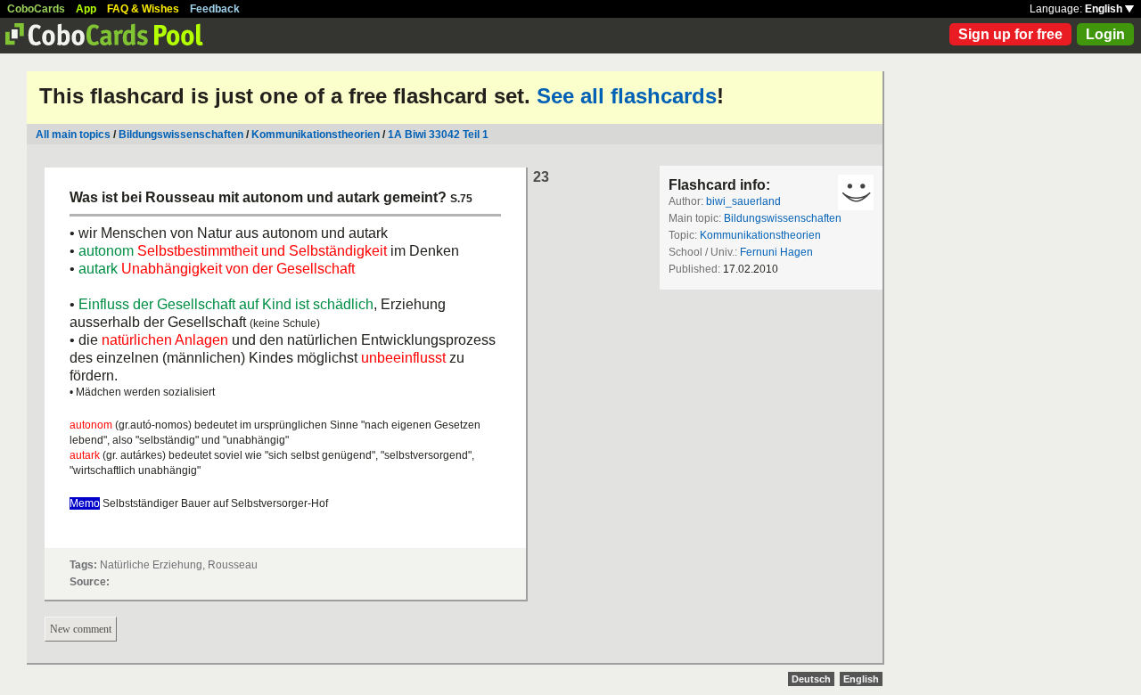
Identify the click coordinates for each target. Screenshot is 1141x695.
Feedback (215, 9)
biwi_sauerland (743, 201)
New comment (80, 629)
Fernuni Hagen (776, 252)
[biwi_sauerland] (856, 192)
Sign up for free (1010, 34)
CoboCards (36, 9)
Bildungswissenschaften (181, 134)
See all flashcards (627, 96)
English (1105, 9)
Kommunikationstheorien (315, 134)
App (86, 9)
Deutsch (811, 679)
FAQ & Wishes (143, 9)
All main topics (73, 134)
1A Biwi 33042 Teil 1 (438, 134)
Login (1105, 34)
